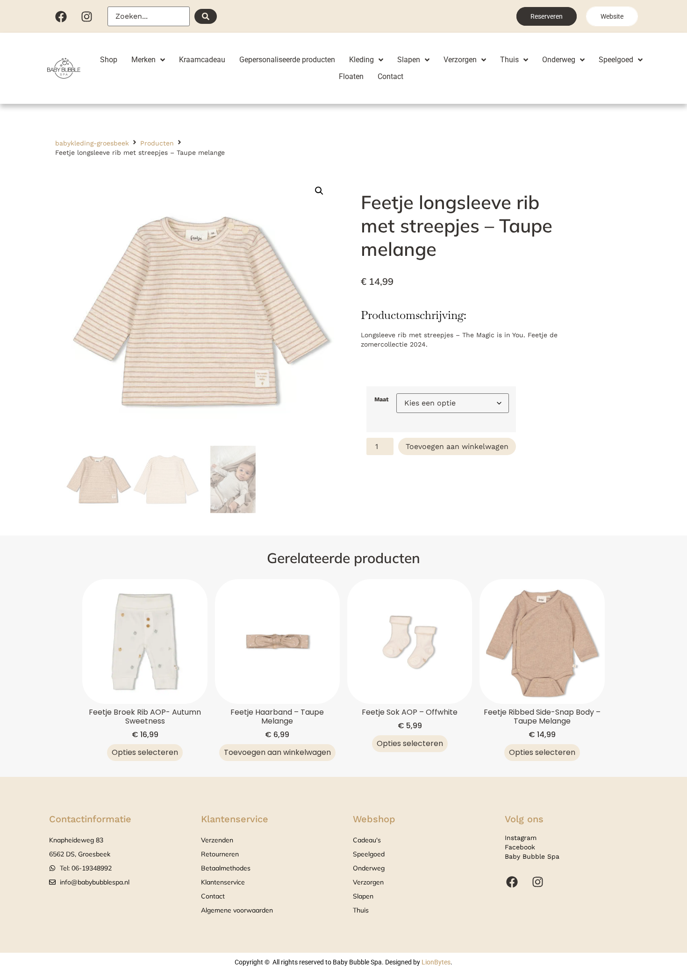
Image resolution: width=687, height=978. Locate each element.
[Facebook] (60, 16)
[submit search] (205, 16)
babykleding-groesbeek (92, 143)
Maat (381, 400)
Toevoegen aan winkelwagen (457, 446)
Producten (157, 143)
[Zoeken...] (148, 16)
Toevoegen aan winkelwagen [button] (277, 752)
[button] (319, 190)
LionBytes (436, 962)
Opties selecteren (145, 752)
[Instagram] (86, 16)
